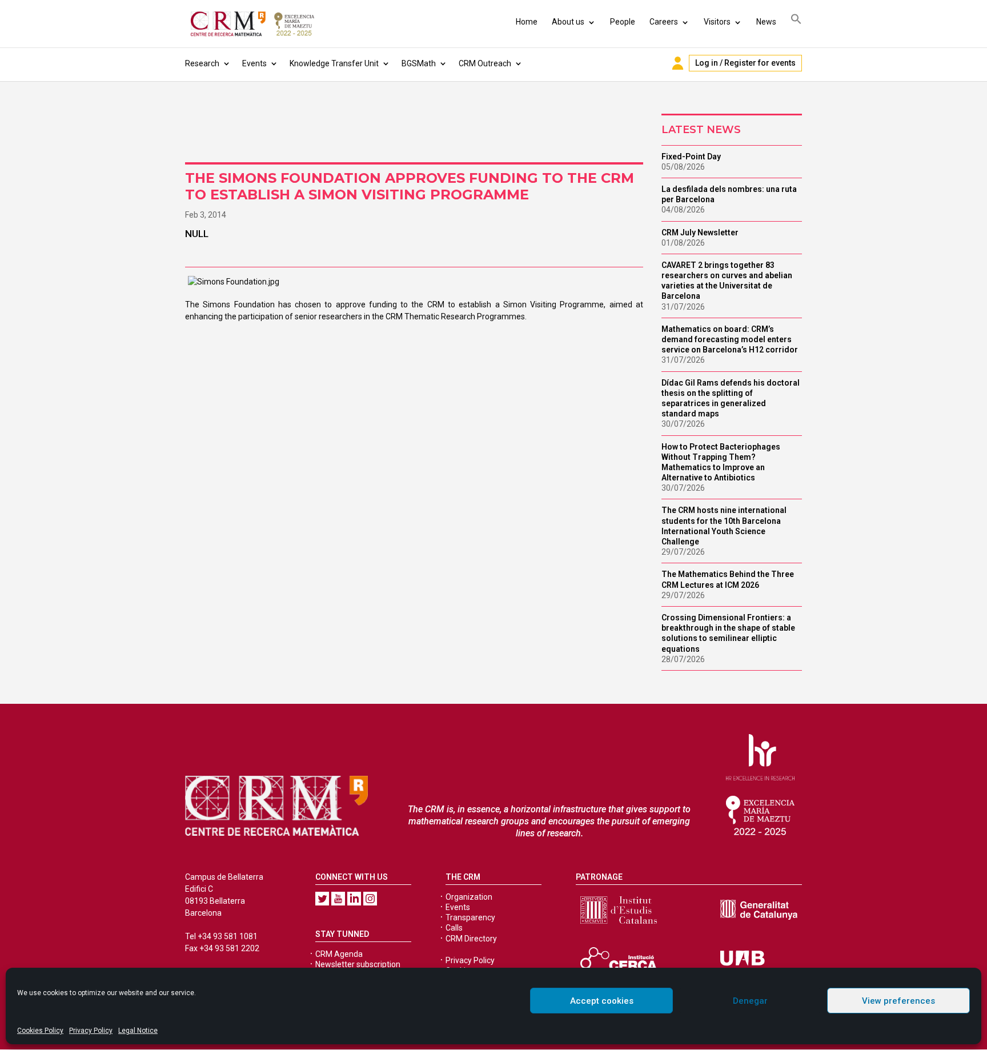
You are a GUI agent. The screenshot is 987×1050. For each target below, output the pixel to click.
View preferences (898, 1001)
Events (254, 63)
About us (568, 21)
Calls (454, 927)
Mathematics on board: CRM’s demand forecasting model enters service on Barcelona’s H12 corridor (729, 339)
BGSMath (419, 63)
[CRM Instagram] (370, 898)
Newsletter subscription (357, 964)
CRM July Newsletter (700, 232)
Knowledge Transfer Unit (334, 63)
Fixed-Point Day (691, 156)
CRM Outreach (485, 63)
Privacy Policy (91, 1031)
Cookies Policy (40, 1031)
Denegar (750, 1001)
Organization (469, 896)
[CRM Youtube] (338, 898)
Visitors (717, 21)
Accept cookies (601, 1001)
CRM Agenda (339, 954)
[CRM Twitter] (322, 898)
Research (202, 63)
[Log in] (677, 63)
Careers (663, 21)
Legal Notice (138, 1031)
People (622, 21)
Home (526, 21)
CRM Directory (471, 938)
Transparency (470, 917)
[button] (796, 21)
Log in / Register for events (745, 62)
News (766, 21)
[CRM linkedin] (354, 898)
